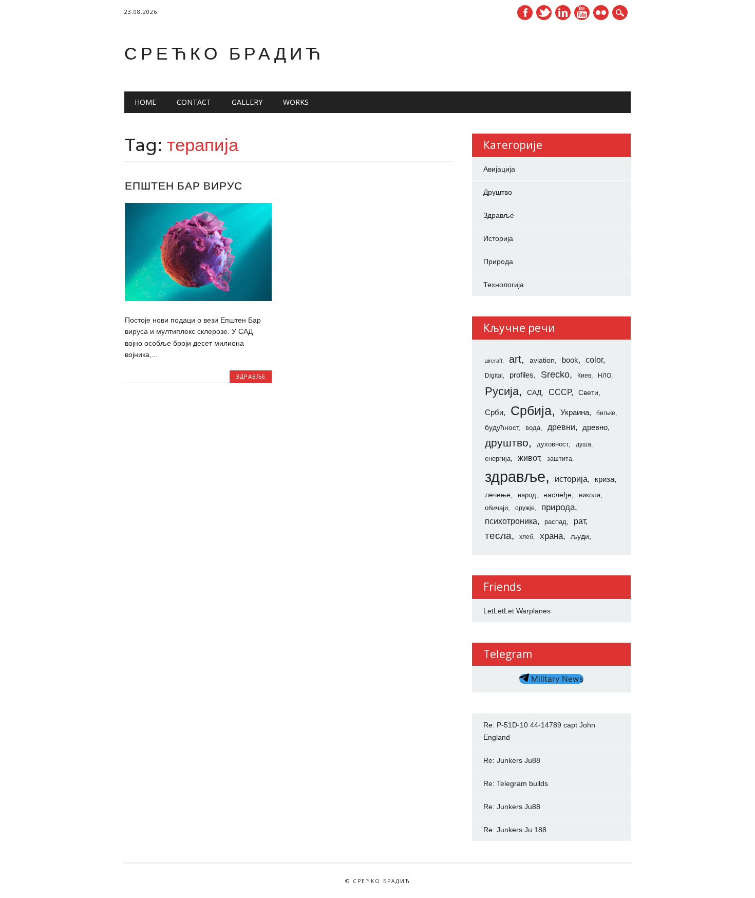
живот (529, 457)
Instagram (601, 12)
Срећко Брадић (224, 53)
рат (580, 521)
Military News (556, 679)
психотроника (511, 521)
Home (145, 102)
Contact (194, 102)
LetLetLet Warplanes (517, 611)
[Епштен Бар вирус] (198, 298)
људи (580, 536)
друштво (506, 442)
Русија (502, 391)
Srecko (555, 374)
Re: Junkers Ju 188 (514, 830)
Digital (494, 375)
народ (527, 495)
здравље (515, 476)
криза (604, 479)
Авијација (499, 169)
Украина (574, 412)
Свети (588, 392)
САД (534, 392)
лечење (498, 495)
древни (561, 427)
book (570, 360)
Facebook (525, 12)
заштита (559, 458)
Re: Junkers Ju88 (511, 760)
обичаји (496, 508)
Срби (494, 412)
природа (558, 507)
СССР (560, 392)
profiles (521, 375)
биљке (605, 413)
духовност (553, 444)
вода (532, 428)
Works (296, 102)
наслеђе (557, 495)
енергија (498, 458)
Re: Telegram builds (515, 783)
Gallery (247, 102)
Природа (498, 261)
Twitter (544, 12)
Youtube (582, 12)
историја (571, 479)
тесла (498, 535)
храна (551, 536)
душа (583, 444)
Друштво (497, 192)
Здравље (251, 376)
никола (589, 495)
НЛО (604, 375)
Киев (584, 375)
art (515, 359)
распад (555, 522)
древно (595, 427)
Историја (498, 238)
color (594, 360)
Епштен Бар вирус (183, 186)
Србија (531, 410)
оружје (525, 508)
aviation (542, 360)
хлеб (526, 536)
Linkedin (563, 12)
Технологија (503, 284)
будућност (501, 427)
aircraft (493, 361)
